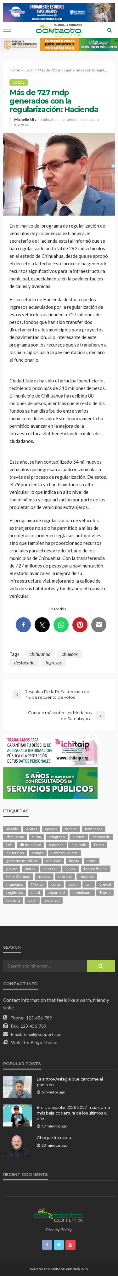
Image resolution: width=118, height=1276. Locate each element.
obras (56, 884)
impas (74, 860)
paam (73, 884)
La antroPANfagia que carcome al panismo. (70, 1081)
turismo (13, 900)
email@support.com (43, 1034)
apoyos (51, 829)
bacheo (71, 829)
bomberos (93, 829)
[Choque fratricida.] (17, 1146)
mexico (44, 876)
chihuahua (50, 119)
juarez (11, 868)
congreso (57, 836)
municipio (14, 884)
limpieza (50, 868)
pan (89, 884)
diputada (56, 844)
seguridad (56, 892)
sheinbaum (82, 892)
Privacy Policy (59, 1229)
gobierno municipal (22, 860)
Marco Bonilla (95, 868)
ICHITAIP (53, 860)
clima (36, 836)
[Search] (109, 30)
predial (105, 884)
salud (35, 892)
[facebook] (47, 1245)
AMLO (31, 829)
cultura (79, 836)
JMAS (91, 860)
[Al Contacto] (59, 1214)
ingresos (21, 124)
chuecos (70, 119)
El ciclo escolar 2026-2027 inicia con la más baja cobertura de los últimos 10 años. (73, 1113)
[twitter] (59, 1245)
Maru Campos (18, 876)
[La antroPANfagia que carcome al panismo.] (17, 1087)
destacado (90, 119)
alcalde (12, 829)
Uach (32, 900)
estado (37, 852)
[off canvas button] (7, 30)
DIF (9, 844)
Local (19, 82)
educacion (15, 852)
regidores (14, 892)
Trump (104, 892)
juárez (30, 868)
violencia (51, 900)
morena (65, 876)
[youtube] (70, 1245)
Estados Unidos (64, 852)
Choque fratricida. (54, 1137)
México (37, 884)
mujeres (87, 876)
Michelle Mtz (25, 119)
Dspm (99, 844)
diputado (78, 844)
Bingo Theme (44, 1042)
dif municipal (30, 844)
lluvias (70, 868)
